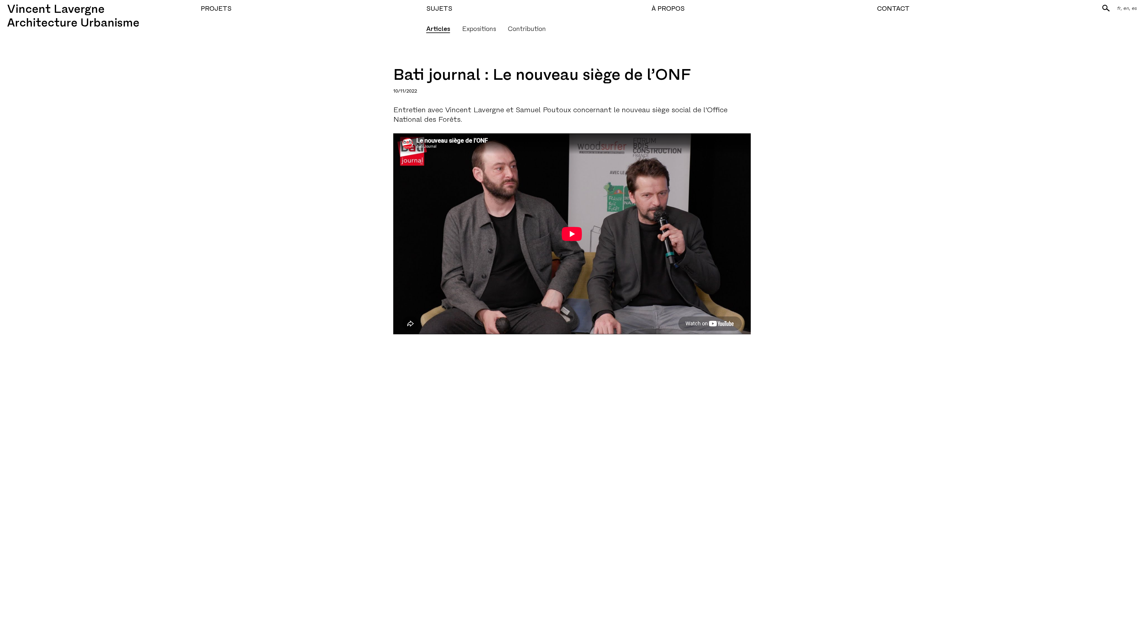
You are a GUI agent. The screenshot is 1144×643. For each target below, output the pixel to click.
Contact (893, 8)
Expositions (479, 29)
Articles (438, 29)
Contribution (527, 29)
